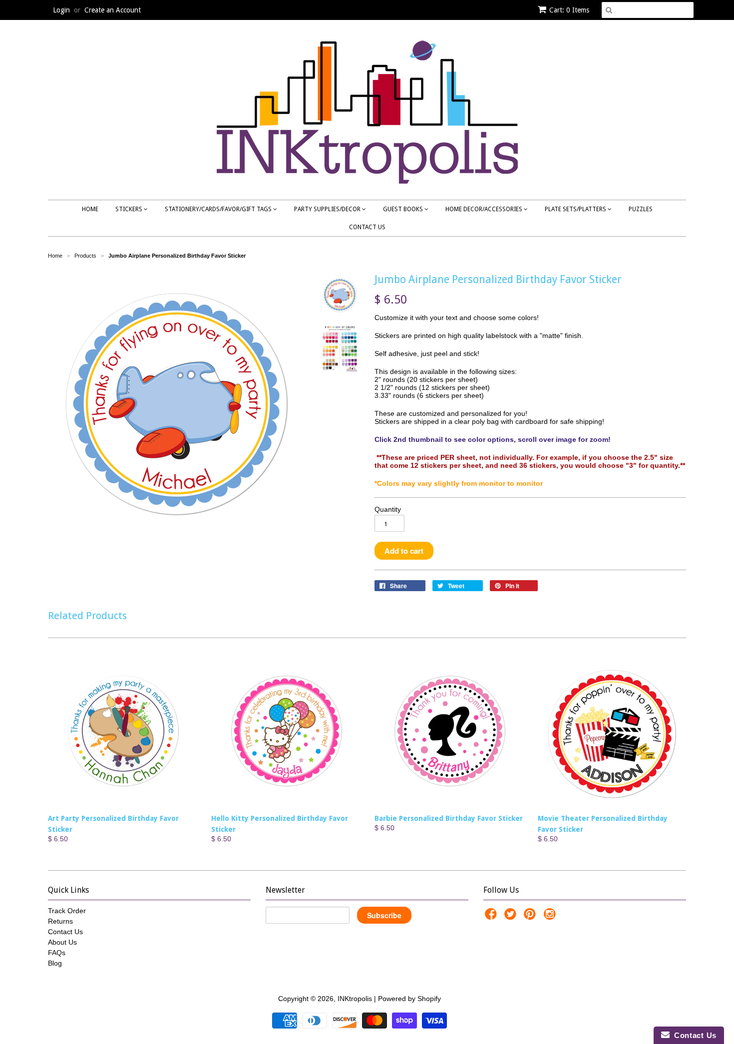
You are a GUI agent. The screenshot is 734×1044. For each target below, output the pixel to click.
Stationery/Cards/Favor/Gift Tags (219, 209)
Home (90, 209)
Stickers (129, 209)
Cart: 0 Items (569, 10)
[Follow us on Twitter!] (511, 917)
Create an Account (112, 10)
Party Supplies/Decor (328, 209)
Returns (60, 921)
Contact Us (367, 227)
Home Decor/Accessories (484, 209)
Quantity (387, 509)
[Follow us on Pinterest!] (531, 917)
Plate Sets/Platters (576, 209)
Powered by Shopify (409, 999)
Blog (55, 963)
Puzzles (641, 209)
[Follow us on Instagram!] (551, 917)
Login (61, 10)
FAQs (56, 953)
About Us (62, 942)
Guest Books (403, 209)
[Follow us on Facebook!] (492, 917)
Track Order (67, 911)
